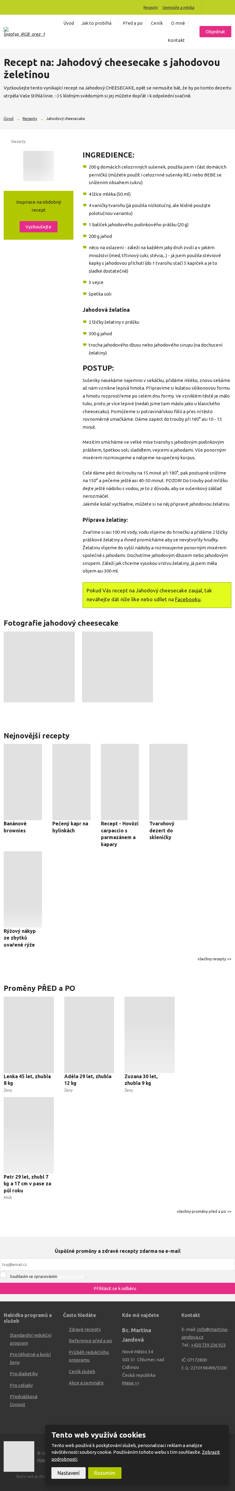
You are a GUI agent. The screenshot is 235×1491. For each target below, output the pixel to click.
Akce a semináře (86, 1382)
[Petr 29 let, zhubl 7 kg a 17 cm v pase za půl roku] (29, 1135)
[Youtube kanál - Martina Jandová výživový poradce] (220, 7)
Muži (8, 1197)
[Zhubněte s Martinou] (211, 7)
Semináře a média (178, 7)
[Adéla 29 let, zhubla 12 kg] (89, 1035)
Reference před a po (90, 1340)
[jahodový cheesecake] (117, 666)
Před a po (133, 23)
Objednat (215, 31)
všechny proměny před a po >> (204, 1211)
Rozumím (104, 1473)
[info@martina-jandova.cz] (14, 7)
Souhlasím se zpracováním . (48, 1276)
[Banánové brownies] (23, 782)
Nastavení (69, 1473)
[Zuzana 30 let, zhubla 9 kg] (150, 1035)
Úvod (68, 23)
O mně (178, 23)
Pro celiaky (21, 1385)
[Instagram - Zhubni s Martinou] (228, 7)
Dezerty (18, 141)
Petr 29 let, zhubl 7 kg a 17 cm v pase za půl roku (27, 1183)
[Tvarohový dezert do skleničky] (168, 782)
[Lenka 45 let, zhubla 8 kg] (29, 1035)
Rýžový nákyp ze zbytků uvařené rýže (20, 937)
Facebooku (187, 599)
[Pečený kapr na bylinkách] (71, 782)
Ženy (8, 1090)
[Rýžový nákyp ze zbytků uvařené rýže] (23, 889)
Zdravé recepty (85, 1329)
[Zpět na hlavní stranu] (24, 31)
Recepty (151, 7)
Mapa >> (130, 1382)
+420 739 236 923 (208, 1344)
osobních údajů (71, 1276)
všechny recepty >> (214, 959)
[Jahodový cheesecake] (38, 166)
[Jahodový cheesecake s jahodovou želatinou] (39, 666)
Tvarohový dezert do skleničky (161, 830)
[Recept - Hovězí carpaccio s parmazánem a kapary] (120, 782)
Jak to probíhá (96, 23)
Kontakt (176, 40)
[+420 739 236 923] (8, 7)
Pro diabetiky (24, 1373)
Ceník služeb (82, 1371)
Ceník (157, 23)
